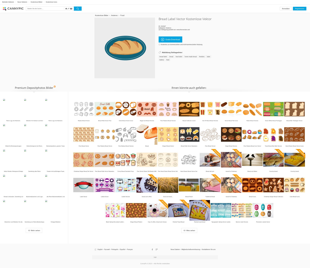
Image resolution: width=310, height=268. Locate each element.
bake (208, 57)
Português (114, 249)
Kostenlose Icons (51, 2)
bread (171, 57)
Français (130, 249)
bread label (163, 57)
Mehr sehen (35, 230)
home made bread (191, 57)
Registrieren (299, 9)
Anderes (168, 28)
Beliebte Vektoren (8, 2)
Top (155, 257)
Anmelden (286, 9)
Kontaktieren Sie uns (209, 249)
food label (179, 57)
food (167, 60)
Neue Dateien (175, 249)
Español (122, 249)
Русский (107, 249)
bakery (161, 60)
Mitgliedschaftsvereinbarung (191, 249)
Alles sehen (190, 230)
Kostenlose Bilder (36, 2)
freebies (202, 57)
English (100, 249)
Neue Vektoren (22, 2)
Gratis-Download (172, 40)
